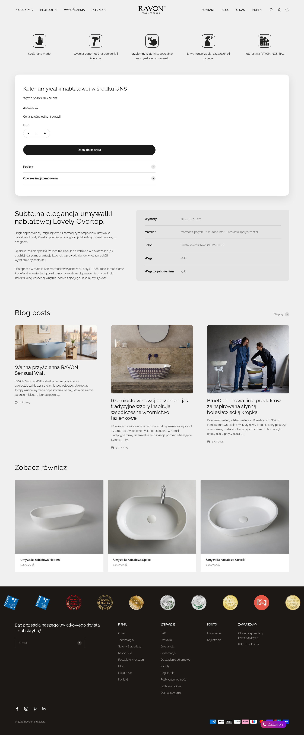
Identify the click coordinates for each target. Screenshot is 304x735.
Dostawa (166, 640)
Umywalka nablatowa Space (132, 559)
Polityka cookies (171, 686)
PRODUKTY (22, 10)
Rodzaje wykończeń (131, 659)
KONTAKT (208, 10)
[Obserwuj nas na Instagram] (26, 708)
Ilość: (26, 125)
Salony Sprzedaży (129, 646)
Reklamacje (168, 653)
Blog (121, 666)
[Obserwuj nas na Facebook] (17, 708)
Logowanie (214, 633)
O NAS (240, 10)
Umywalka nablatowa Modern (40, 559)
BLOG (225, 10)
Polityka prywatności (174, 679)
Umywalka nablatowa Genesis (225, 559)
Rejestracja (214, 640)
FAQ (163, 633)
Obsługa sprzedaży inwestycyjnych (250, 636)
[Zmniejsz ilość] (28, 133)
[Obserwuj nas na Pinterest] (35, 708)
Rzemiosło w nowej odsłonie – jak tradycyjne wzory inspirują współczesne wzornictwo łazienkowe (149, 409)
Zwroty (165, 666)
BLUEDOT (46, 10)
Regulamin (167, 673)
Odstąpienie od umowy (175, 659)
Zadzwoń (275, 724)
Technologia (126, 640)
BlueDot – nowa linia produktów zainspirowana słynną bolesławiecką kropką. (244, 406)
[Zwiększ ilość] (45, 133)
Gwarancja (167, 646)
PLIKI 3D (97, 10)
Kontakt (123, 679)
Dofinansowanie (171, 692)
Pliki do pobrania (248, 644)
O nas (122, 633)
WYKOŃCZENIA (74, 10)
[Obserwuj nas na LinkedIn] (44, 708)
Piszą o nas (125, 673)
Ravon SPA (125, 653)
